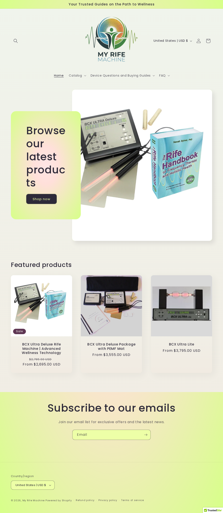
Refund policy (85, 500)
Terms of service (132, 500)
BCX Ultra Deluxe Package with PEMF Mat (111, 346)
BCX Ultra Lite (181, 344)
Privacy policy (107, 500)
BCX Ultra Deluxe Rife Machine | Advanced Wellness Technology (41, 348)
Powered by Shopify (59, 500)
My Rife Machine (33, 500)
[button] (15, 41)
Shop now (41, 199)
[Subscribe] (145, 435)
